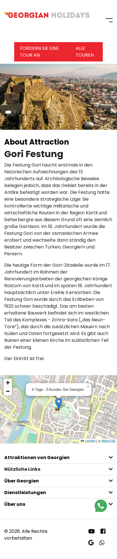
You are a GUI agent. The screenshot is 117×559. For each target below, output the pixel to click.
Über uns (14, 504)
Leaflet (89, 440)
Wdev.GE (108, 440)
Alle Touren (85, 51)
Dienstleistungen (25, 492)
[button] (8, 112)
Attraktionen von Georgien (37, 457)
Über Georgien (21, 481)
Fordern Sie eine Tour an (39, 51)
